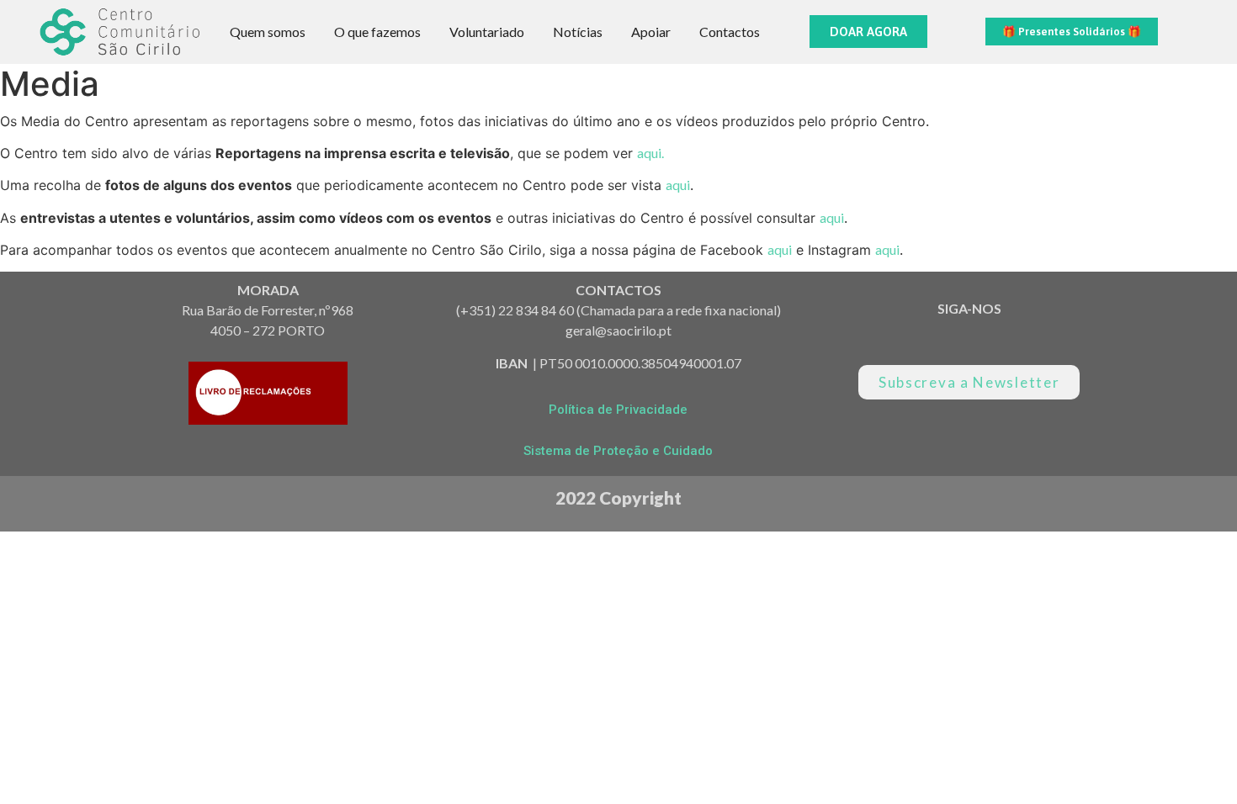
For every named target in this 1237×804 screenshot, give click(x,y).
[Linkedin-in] (881, 339)
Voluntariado (486, 32)
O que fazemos (377, 32)
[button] (868, 31)
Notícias (578, 32)
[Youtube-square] (939, 339)
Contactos (729, 32)
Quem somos (267, 32)
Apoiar (651, 32)
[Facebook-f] (998, 339)
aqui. (650, 153)
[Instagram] (1057, 339)
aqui (678, 185)
